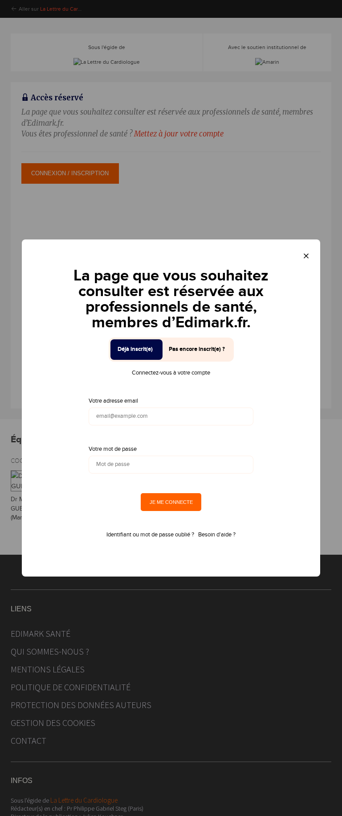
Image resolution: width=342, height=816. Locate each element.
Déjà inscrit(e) (135, 349)
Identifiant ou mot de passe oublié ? (150, 534)
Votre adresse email (113, 400)
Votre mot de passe (113, 449)
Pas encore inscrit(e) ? (197, 349)
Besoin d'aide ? (217, 534)
